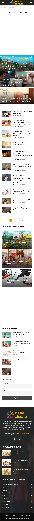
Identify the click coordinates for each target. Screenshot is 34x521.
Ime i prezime (6, 383)
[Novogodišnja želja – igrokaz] (6, 362)
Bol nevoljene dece (19, 142)
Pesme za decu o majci (20, 460)
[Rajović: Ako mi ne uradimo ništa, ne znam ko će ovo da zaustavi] (6, 166)
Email (3, 390)
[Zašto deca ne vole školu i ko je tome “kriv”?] (6, 114)
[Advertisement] (17, 37)
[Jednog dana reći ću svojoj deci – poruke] (6, 201)
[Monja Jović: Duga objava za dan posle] (6, 210)
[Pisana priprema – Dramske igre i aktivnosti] (17, 258)
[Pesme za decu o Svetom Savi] (6, 471)
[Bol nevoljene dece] (6, 144)
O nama (13, 515)
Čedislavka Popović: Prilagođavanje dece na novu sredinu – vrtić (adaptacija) (22, 122)
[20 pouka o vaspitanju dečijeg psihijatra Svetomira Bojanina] (17, 98)
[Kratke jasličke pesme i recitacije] (6, 453)
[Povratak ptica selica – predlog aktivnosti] (17, 277)
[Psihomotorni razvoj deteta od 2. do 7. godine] (6, 353)
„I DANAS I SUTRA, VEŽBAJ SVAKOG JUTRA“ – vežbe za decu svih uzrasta (22, 133)
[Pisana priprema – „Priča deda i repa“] (17, 239)
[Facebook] (14, 439)
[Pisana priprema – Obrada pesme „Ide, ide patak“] (6, 335)
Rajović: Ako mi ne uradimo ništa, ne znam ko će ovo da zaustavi (22, 166)
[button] (3, 2)
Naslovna (3, 7)
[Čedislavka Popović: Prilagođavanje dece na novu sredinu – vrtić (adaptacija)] (6, 123)
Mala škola (16, 115)
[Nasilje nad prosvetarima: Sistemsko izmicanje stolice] (6, 344)
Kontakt (28, 515)
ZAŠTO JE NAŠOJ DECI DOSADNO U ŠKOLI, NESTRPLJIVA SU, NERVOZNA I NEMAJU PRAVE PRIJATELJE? (22, 178)
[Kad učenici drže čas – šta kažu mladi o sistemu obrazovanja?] (17, 82)
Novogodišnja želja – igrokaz (22, 360)
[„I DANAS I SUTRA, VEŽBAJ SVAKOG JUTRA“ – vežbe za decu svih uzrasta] (6, 133)
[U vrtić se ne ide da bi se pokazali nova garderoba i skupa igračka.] (17, 65)
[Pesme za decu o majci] (6, 462)
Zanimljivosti (20, 515)
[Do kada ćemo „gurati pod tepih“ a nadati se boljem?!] (6, 192)
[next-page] (22, 220)
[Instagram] (19, 439)
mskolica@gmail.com (22, 434)
